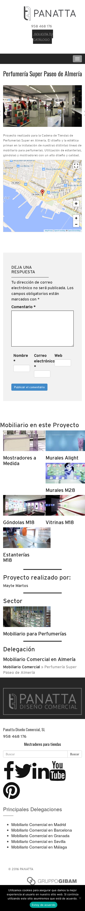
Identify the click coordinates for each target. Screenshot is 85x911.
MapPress (49, 231)
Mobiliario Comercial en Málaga (39, 847)
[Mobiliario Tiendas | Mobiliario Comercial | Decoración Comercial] (50, 12)
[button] (42, 192)
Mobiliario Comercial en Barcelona (41, 830)
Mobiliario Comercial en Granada (40, 835)
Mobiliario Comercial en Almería (39, 659)
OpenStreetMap (74, 231)
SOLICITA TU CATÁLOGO (43, 37)
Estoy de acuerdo (43, 904)
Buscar (74, 754)
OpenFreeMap (60, 231)
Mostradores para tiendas (42, 744)
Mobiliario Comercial (21, 667)
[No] (80, 898)
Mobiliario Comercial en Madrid (38, 824)
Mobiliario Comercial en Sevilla (38, 841)
